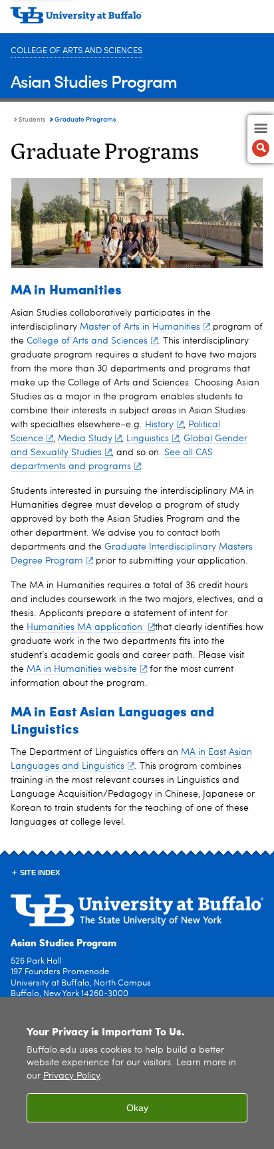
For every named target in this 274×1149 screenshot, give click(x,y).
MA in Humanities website (82, 669)
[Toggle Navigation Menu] (260, 139)
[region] (137, 1073)
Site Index (40, 873)
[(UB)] (137, 20)
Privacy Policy (71, 1076)
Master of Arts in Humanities (140, 327)
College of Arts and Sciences (76, 51)
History (159, 424)
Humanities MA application (86, 627)
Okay (137, 1107)
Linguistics (147, 438)
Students (32, 119)
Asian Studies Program (94, 80)
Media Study (85, 438)
